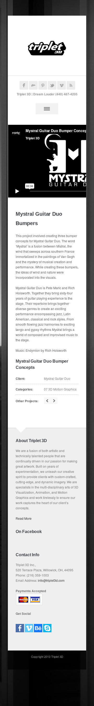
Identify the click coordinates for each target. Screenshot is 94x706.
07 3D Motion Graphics (60, 389)
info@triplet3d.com (51, 580)
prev (47, 400)
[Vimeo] (29, 626)
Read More (24, 518)
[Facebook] (20, 626)
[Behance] (38, 626)
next (54, 400)
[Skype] (47, 626)
